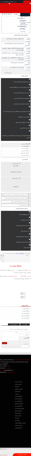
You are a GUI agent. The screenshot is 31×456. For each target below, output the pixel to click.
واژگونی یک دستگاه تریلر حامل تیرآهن (22, 122)
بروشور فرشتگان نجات (19, 408)
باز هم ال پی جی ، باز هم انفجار (24, 116)
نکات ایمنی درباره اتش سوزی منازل (23, 225)
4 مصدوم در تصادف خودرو (25, 128)
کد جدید (26, 343)
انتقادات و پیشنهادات (22, 454)
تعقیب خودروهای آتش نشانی (24, 214)
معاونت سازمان (18, 384)
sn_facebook (11, 301)
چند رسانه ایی (23, 20)
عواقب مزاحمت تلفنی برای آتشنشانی (23, 242)
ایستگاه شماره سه (25, 150)
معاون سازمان (22, 20)
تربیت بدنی (22, 31)
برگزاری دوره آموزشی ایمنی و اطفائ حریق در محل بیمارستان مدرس (16, 111)
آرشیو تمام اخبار (8, 72)
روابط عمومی (22, 28)
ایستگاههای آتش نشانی (19, 253)
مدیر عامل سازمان (21, 18)
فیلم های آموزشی (18, 427)
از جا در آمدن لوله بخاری (25, 231)
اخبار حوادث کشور (18, 425)
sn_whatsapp (4, 301)
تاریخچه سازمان (23, 16)
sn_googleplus (9, 301)
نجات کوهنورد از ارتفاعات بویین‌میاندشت (15, 38)
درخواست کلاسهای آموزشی (20, 423)
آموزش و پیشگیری (21, 26)
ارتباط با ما (22, 28)
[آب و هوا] (7, 14)
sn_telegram (6, 301)
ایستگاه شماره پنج (25, 155)
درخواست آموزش (24, 24)
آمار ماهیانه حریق (18, 410)
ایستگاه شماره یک (25, 148)
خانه (21, 14)
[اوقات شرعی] (5, 14)
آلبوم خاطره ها (18, 413)
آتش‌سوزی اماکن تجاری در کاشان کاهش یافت (14, 43)
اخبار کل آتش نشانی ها (25, 22)
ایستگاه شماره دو (25, 146)
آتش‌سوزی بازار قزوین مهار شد (17, 62)
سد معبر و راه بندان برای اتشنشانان (23, 236)
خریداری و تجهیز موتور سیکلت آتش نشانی (22, 81)
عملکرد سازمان (23, 26)
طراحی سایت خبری (3, 454)
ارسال (4, 342)
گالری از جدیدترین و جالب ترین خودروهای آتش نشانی (20, 87)
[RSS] (9, 14)
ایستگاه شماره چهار (25, 153)
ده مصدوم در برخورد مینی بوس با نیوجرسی (21, 103)
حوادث (21, 18)
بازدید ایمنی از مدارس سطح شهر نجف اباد (22, 92)
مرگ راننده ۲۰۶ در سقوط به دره (17, 67)
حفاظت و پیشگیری (19, 389)
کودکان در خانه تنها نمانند (25, 220)
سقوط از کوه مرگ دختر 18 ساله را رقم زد (22, 98)
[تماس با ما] (3, 14)
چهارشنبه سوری (27, 247)
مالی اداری (23, 23)
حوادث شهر (17, 420)
